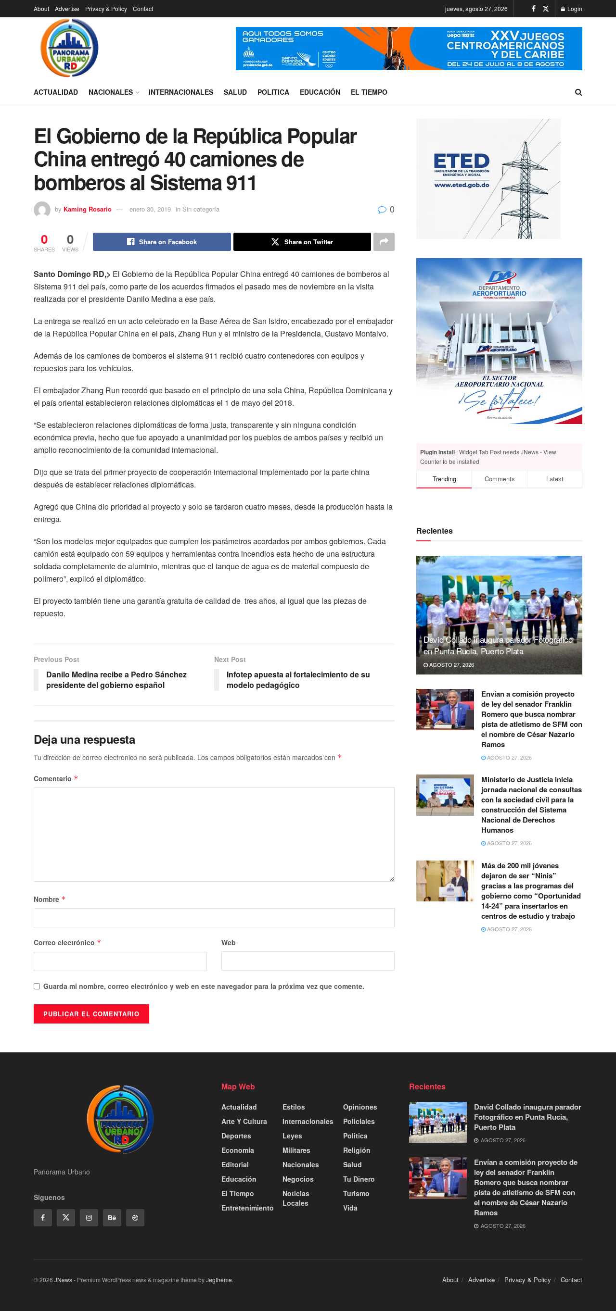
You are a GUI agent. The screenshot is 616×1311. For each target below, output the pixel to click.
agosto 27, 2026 (451, 664)
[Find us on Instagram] (89, 1217)
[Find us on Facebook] (534, 8)
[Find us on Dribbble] (135, 1217)
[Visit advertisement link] (409, 48)
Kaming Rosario (88, 208)
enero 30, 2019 (150, 208)
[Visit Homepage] (70, 48)
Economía (237, 1150)
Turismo (356, 1193)
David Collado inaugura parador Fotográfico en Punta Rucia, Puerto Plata (498, 645)
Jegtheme (219, 1279)
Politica (273, 92)
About (41, 8)
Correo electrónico (68, 942)
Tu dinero (359, 1179)
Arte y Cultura (244, 1121)
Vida (350, 1207)
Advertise (67, 8)
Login (574, 8)
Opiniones (360, 1106)
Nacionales (111, 92)
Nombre (50, 899)
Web (228, 942)
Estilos (293, 1106)
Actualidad (56, 92)
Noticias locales (295, 1198)
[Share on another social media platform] (384, 242)
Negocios (298, 1179)
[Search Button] (578, 92)
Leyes (292, 1135)
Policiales (359, 1121)
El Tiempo (369, 92)
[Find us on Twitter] (545, 8)
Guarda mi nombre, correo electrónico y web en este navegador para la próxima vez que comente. (203, 986)
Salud (235, 92)
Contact (143, 8)
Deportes (236, 1135)
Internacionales (181, 92)
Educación (320, 92)
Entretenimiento (247, 1207)
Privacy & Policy (106, 8)
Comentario (56, 778)
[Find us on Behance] (112, 1217)
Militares (296, 1150)
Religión (357, 1150)
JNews (63, 1279)
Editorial (235, 1164)
